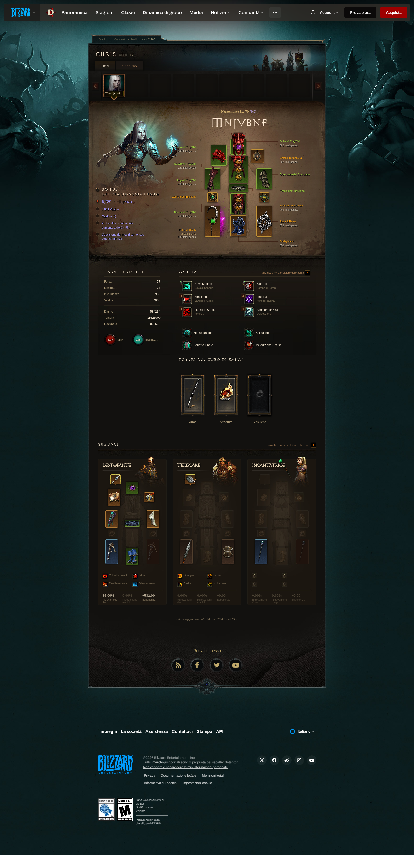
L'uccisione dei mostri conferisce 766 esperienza (123, 237)
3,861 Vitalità (110, 209)
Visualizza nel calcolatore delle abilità (283, 272)
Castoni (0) (109, 216)
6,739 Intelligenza (117, 202)
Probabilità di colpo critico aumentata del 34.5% (118, 225)
